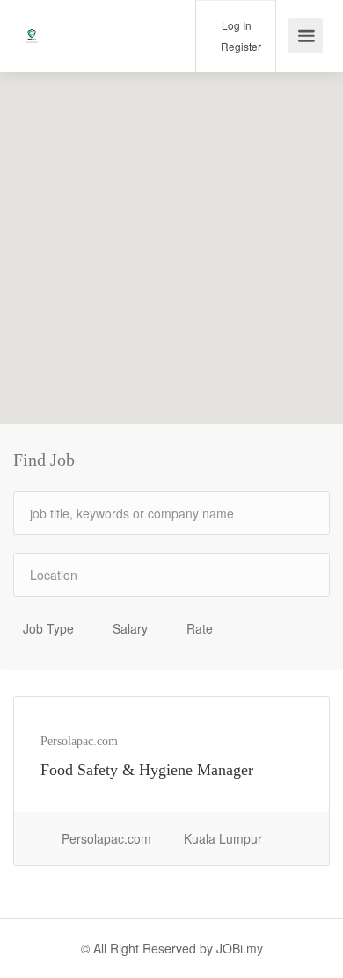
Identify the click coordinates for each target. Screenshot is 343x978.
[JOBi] (32, 22)
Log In (235, 25)
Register (239, 46)
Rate (199, 628)
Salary (130, 628)
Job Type (48, 628)
